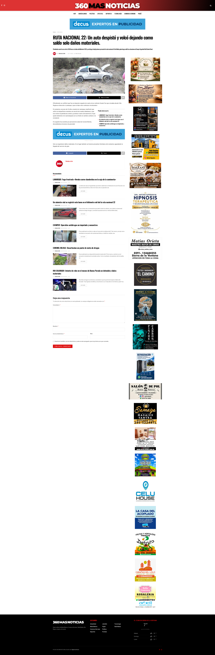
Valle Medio (59, 32)
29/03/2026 (64, 228)
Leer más (84, 191)
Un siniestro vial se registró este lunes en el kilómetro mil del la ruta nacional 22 (111, 120)
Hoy (74, 14)
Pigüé (140, 14)
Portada (104, 632)
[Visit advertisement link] (107, 25)
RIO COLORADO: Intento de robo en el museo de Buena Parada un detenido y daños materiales (84, 272)
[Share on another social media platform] (123, 97)
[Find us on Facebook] (1, 5)
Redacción (62, 53)
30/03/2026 (64, 205)
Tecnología (118, 14)
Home (54, 32)
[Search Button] (210, 5)
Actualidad (93, 624)
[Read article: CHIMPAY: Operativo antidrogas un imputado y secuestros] (64, 236)
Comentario (57, 305)
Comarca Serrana (129, 14)
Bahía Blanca (83, 14)
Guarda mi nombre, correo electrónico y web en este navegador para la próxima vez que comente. (82, 341)
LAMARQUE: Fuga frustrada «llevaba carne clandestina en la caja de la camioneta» (110, 116)
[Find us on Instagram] (4, 5)
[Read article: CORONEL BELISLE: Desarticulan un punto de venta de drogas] (64, 259)
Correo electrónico (59, 334)
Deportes (109, 14)
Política (92, 14)
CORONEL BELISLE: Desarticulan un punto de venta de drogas (76, 247)
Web (91, 334)
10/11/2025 (70, 53)
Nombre (56, 326)
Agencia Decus (75, 649)
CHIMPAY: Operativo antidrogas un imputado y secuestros (111, 124)
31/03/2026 (64, 182)
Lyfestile (100, 14)
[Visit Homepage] (107, 5)
